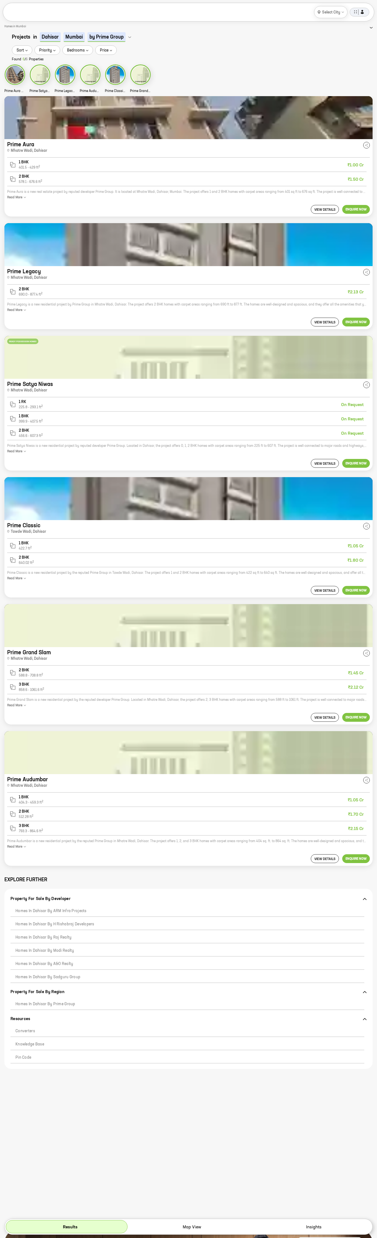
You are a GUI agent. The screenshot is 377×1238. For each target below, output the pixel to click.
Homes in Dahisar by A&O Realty (44, 964)
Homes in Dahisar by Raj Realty (43, 937)
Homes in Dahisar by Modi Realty (44, 951)
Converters (25, 1031)
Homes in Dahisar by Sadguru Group (47, 977)
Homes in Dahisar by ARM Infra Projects (51, 911)
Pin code (23, 1057)
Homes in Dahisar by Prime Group (45, 1004)
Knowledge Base (29, 1044)
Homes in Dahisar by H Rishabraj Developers (54, 924)
